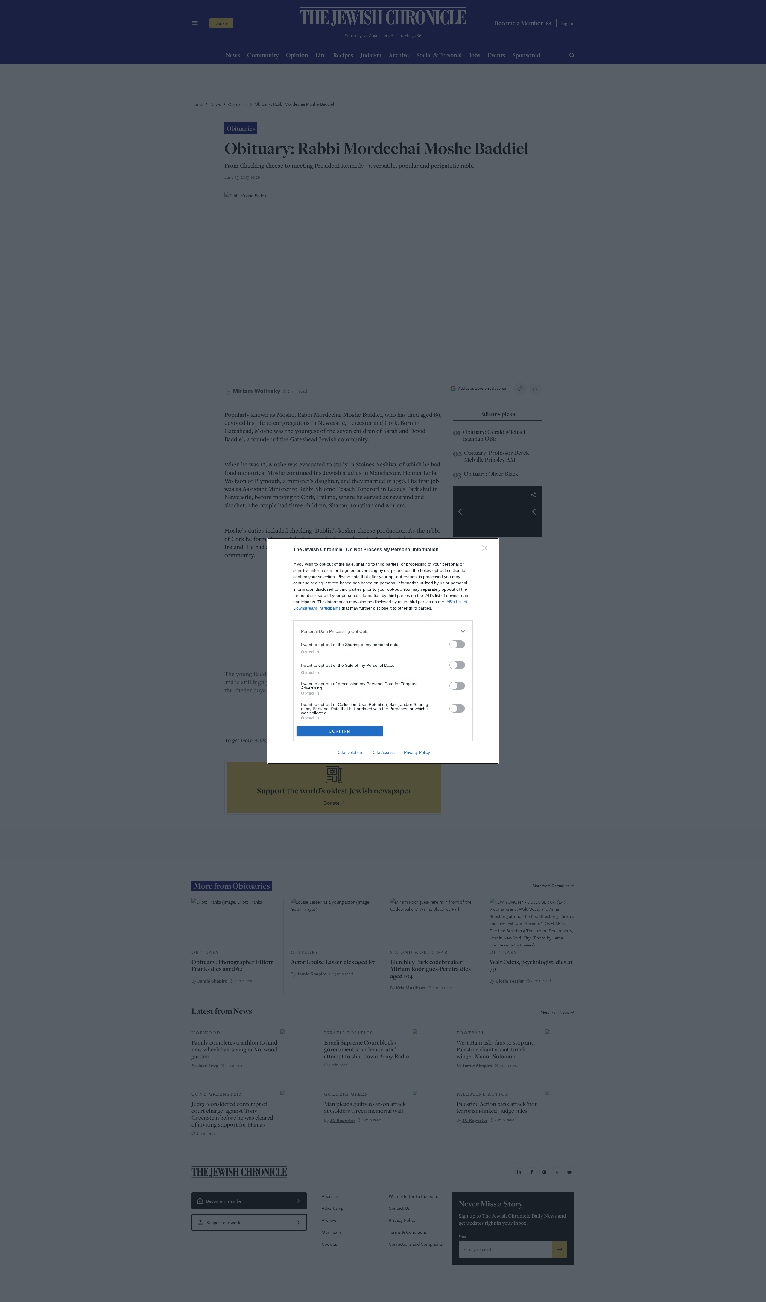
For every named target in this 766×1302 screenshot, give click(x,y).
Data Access (383, 752)
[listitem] (383, 631)
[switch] (457, 644)
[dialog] (383, 651)
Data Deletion (349, 752)
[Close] (486, 550)
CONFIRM (340, 731)
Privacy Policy (417, 752)
